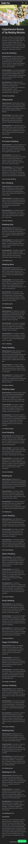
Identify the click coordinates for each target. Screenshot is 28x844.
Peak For (5, 3)
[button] (22, 3)
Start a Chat (23, 841)
